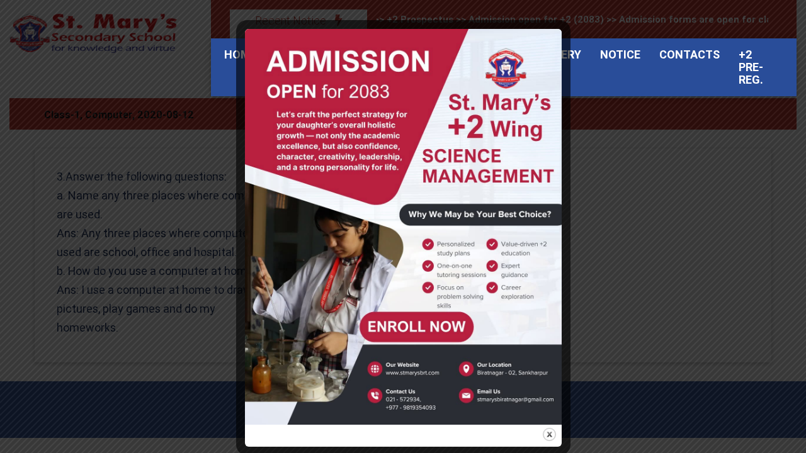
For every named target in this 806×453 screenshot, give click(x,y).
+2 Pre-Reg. (751, 67)
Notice (620, 54)
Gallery (557, 54)
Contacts (689, 54)
